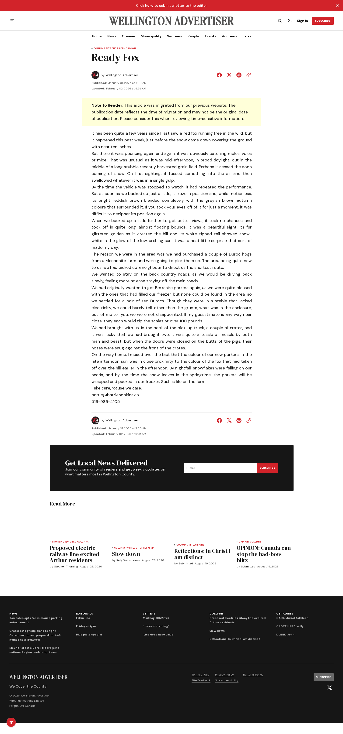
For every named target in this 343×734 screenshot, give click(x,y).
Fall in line (83, 618)
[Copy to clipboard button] (248, 75)
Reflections (196, 545)
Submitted (186, 563)
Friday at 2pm (86, 626)
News (111, 36)
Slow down (217, 631)
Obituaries (284, 613)
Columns (99, 49)
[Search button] (280, 20)
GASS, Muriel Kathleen (292, 618)
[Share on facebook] (220, 75)
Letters (149, 613)
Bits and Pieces (115, 49)
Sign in (302, 21)
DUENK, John (285, 634)
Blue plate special (89, 634)
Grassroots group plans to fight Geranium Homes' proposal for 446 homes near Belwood (35, 635)
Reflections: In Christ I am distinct (235, 639)
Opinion (128, 36)
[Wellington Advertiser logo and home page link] (171, 20)
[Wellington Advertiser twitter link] (329, 688)
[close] (337, 5)
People (193, 36)
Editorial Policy (253, 674)
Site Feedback (201, 680)
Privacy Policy (224, 674)
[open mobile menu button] (12, 20)
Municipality (151, 36)
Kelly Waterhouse (128, 560)
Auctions (229, 36)
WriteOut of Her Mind (140, 548)
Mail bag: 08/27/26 (156, 618)
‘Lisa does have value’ (158, 634)
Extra (247, 36)
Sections (174, 36)
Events (210, 36)
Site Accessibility (226, 680)
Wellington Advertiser (121, 75)
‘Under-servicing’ (156, 626)
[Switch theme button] (289, 20)
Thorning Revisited (64, 542)
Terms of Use (200, 674)
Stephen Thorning (66, 566)
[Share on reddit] (239, 75)
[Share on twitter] (229, 75)
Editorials (84, 613)
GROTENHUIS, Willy (289, 626)
